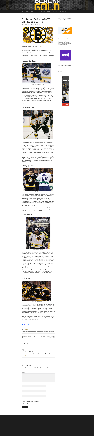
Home (23, 11)
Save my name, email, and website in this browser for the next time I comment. (37, 399)
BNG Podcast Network (40, 11)
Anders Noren (67, 430)
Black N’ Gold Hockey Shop (52, 11)
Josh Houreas (31, 24)
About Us (27, 11)
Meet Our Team (63, 11)
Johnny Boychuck (33, 331)
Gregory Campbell (25, 331)
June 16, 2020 (24, 24)
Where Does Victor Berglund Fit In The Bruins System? (48, 336)
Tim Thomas (51, 331)
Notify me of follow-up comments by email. (31, 401)
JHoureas (40, 46)
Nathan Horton (45, 331)
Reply (26, 355)
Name (23, 383)
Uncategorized (25, 329)
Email (23, 388)
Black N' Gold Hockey (28, 430)
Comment (24, 372)
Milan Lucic (39, 331)
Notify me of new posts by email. (29, 403)
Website (23, 394)
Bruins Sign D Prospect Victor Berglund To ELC (29, 336)
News (32, 11)
